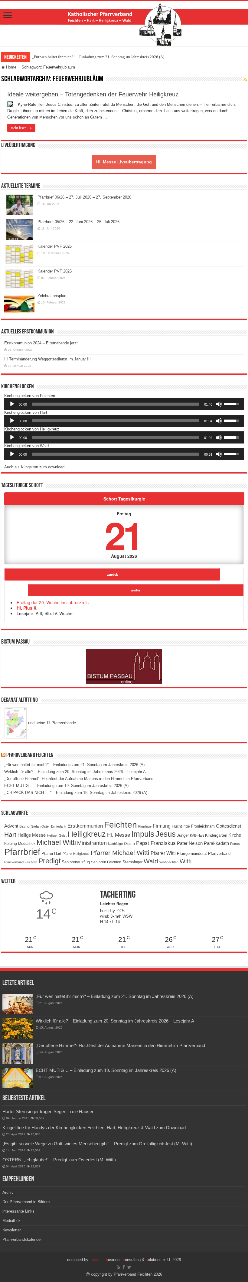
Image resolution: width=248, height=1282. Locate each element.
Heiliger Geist (57, 835)
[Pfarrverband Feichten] (124, 23)
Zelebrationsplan (52, 295)
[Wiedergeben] (12, 404)
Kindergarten (216, 835)
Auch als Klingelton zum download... (36, 467)
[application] (124, 404)
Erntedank (58, 826)
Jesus (165, 834)
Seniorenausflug (76, 862)
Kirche (234, 835)
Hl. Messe (118, 835)
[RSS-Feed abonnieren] (245, 79)
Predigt (49, 861)
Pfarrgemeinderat (192, 853)
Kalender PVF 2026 (55, 246)
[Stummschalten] (219, 404)
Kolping (10, 843)
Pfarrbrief (22, 852)
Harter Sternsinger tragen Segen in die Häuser (47, 1111)
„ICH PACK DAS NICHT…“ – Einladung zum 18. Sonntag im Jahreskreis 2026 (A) (75, 792)
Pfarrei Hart (51, 853)
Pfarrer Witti (163, 853)
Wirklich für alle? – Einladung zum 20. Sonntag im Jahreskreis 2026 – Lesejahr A (75, 771)
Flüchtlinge (181, 826)
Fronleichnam (203, 826)
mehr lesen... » (21, 128)
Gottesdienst (228, 826)
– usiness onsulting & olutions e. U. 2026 (135, 1259)
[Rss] (118, 1267)
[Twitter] (129, 1267)
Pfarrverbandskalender (22, 1239)
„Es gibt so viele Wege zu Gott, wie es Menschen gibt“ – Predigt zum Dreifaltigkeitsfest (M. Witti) (97, 1143)
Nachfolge (115, 843)
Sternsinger (132, 862)
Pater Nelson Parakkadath (203, 843)
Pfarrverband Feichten (30, 755)
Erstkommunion (85, 826)
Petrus (235, 843)
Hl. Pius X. (27, 608)
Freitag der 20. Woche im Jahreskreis (53, 602)
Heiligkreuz (87, 834)
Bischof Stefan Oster (34, 826)
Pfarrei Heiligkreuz (76, 853)
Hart (10, 834)
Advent (11, 826)
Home (10, 67)
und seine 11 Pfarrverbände (51, 723)
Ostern (129, 843)
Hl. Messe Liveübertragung (124, 161)
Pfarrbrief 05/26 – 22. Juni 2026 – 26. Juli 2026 (78, 221)
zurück (112, 574)
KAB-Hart (197, 835)
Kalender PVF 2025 (55, 271)
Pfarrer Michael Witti (120, 852)
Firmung (162, 825)
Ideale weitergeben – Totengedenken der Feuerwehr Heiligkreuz (92, 94)
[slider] (115, 404)
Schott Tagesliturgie (124, 499)
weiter (135, 589)
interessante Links (18, 1211)
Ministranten (92, 843)
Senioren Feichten (106, 862)
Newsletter (11, 1230)
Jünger (183, 835)
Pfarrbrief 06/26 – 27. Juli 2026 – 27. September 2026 (84, 197)
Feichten (120, 824)
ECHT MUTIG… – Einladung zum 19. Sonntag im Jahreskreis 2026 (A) (66, 785)
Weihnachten (168, 862)
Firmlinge (145, 826)
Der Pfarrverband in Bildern (26, 1202)
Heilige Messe (32, 835)
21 (123, 534)
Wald (151, 861)
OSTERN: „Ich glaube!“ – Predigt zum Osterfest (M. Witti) (59, 1159)
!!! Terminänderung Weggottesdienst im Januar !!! (47, 359)
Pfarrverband (219, 854)
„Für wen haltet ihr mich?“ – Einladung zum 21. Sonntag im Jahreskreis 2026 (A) (98, 57)
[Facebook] (124, 1267)
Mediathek (26, 844)
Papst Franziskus (156, 843)
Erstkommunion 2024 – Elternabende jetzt (41, 343)
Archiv (8, 1192)
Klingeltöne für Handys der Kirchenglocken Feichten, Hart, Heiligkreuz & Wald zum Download (94, 1127)
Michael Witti (56, 842)
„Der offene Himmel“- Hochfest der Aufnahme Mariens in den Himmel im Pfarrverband (78, 778)
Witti (185, 861)
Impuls (142, 834)
